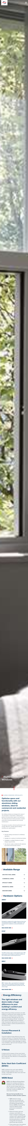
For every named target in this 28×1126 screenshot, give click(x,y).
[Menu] (26, 2)
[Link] (4, 2)
